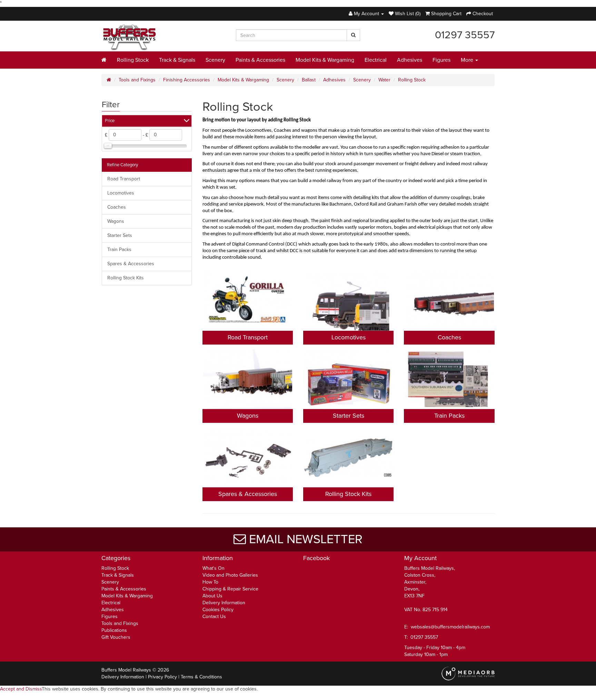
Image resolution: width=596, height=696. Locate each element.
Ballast (309, 80)
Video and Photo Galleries (230, 575)
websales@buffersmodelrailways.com (450, 627)
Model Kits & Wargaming (325, 60)
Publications (114, 630)
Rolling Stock (133, 60)
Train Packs (119, 249)
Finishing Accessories (186, 80)
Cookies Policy (218, 610)
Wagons (115, 221)
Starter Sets (119, 235)
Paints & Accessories (260, 60)
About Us (212, 596)
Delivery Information (223, 603)
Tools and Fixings (137, 80)
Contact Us (214, 616)
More (468, 60)
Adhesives (409, 60)
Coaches (116, 207)
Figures (441, 60)
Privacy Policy (162, 677)
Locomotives (120, 193)
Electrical (376, 60)
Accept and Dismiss (21, 689)
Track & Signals (177, 60)
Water (384, 80)
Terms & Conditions (201, 677)
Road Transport (123, 179)
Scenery (215, 60)
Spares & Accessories (130, 264)
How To (210, 582)
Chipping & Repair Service (230, 589)
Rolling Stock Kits (125, 278)
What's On (213, 568)
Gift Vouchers (115, 637)
